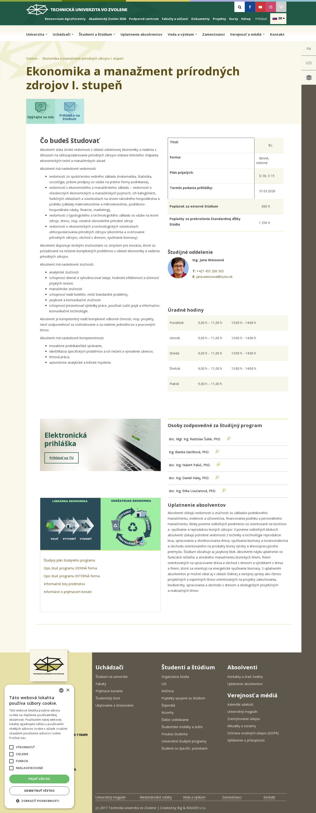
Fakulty (101, 684)
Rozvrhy (167, 712)
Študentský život (108, 698)
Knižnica (167, 691)
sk (280, 18)
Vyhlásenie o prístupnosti (246, 740)
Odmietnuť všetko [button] (39, 791)
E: (193, 276)
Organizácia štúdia (175, 676)
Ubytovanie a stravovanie (114, 705)
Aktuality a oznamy (241, 726)
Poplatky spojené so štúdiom (183, 698)
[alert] (39, 746)
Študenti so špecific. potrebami (184, 748)
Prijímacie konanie (109, 691)
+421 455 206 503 (210, 271)
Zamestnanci (213, 34)
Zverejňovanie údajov (243, 719)
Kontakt (277, 34)
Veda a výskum (181, 34)
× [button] (67, 690)
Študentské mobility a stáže (182, 727)
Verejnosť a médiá (246, 34)
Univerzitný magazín (242, 711)
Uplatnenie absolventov (141, 34)
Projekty (219, 19)
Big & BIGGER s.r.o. (191, 808)
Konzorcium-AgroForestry (65, 19)
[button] (11, 747)
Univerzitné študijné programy (183, 741)
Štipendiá (168, 705)
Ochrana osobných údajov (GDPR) (253, 733)
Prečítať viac (17, 738)
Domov (31, 58)
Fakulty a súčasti (175, 19)
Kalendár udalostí (240, 704)
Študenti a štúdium (96, 34)
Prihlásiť (261, 19)
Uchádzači (62, 34)
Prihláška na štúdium (69, 117)
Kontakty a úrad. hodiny (245, 676)
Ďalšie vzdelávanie (175, 719)
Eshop (246, 19)
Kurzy (233, 19)
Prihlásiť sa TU (62, 458)
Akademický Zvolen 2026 (107, 19)
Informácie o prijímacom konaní (68, 592)
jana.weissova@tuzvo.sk (214, 276)
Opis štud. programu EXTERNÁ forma (72, 576)
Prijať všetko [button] (39, 779)
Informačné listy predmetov (64, 584)
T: (194, 271)
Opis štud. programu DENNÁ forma (70, 568)
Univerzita (35, 34)
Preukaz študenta (174, 734)
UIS (309, 62)
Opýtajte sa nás (40, 117)
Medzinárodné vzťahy (156, 797)
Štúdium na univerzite (112, 676)
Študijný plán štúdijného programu (70, 560)
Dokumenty (200, 19)
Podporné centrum (144, 19)
